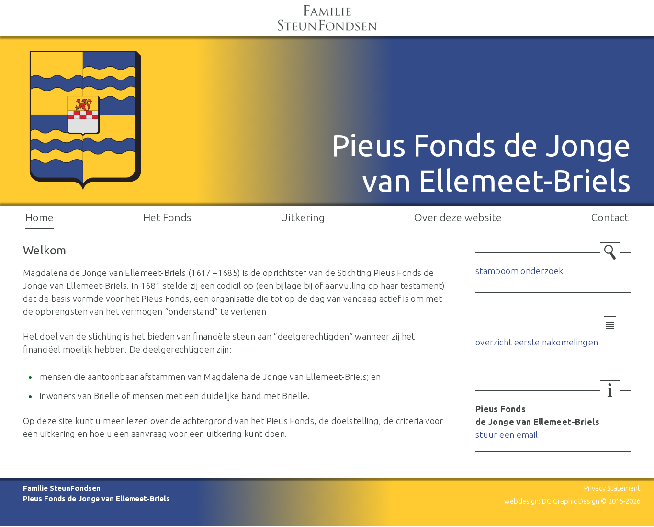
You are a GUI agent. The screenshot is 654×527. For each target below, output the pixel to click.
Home (39, 217)
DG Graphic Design (570, 501)
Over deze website (458, 217)
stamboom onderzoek (519, 270)
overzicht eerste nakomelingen (536, 342)
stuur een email (506, 434)
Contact (610, 217)
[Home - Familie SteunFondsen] (327, 28)
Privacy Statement (612, 488)
